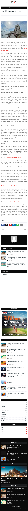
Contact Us (18, 506)
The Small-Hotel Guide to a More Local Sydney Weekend (15, 252)
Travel (6, 7)
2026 (14, 427)
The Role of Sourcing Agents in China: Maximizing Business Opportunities (15, 362)
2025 (14, 429)
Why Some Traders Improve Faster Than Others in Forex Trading (15, 368)
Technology (14, 418)
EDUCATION (14, 406)
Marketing (14, 414)
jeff (3, 13)
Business (14, 402)
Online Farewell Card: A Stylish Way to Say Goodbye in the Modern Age (16, 350)
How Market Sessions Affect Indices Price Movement (16, 382)
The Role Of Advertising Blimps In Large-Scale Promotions (16, 394)
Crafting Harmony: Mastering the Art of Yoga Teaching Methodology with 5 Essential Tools (17, 452)
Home (3, 7)
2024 (14, 431)
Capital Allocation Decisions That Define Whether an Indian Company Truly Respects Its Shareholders (16, 375)
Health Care (14, 408)
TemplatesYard (12, 508)
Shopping (14, 416)
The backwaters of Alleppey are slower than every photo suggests (16, 258)
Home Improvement (14, 410)
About (13, 506)
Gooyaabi (24, 508)
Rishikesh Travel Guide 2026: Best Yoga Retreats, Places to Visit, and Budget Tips (16, 264)
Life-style (14, 412)
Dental (14, 404)
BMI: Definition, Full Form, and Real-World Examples (16, 356)
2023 (14, 433)
